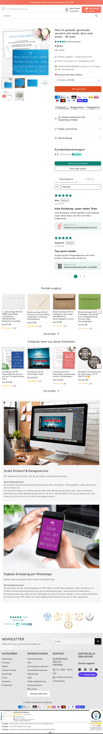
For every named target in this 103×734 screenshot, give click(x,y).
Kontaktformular (60, 658)
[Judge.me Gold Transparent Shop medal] (58, 617)
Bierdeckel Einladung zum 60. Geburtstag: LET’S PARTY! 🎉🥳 (89, 374)
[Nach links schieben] (4, 311)
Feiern (5, 677)
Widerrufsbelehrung (36, 681)
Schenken (6, 681)
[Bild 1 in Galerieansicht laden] (7, 83)
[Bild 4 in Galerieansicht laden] (45, 83)
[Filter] (57, 186)
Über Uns (57, 661)
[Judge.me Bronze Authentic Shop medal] (79, 617)
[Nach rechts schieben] (99, 311)
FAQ (29, 662)
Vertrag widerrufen (38, 693)
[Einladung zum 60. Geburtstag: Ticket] (38, 358)
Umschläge (7, 674)
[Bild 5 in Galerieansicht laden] (7, 95)
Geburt (5, 666)
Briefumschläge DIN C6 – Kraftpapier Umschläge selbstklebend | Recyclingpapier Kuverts (63, 315)
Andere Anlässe (9, 670)
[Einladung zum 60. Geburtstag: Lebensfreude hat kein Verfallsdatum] (64, 358)
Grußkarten (7, 685)
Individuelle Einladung (41, 702)
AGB (29, 677)
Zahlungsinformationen (38, 666)
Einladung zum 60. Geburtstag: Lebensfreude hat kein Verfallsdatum (64, 374)
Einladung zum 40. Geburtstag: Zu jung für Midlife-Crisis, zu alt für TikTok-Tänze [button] (81, 227)
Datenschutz (32, 674)
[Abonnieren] (98, 641)
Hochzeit (6, 662)
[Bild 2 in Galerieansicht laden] (19, 83)
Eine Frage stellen (78, 168)
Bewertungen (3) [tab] (66, 179)
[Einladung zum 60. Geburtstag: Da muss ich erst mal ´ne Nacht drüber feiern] (13, 358)
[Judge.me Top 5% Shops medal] (90, 617)
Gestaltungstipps (35, 658)
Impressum (58, 664)
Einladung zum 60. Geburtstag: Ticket (35, 372)
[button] (4, 8)
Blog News (32, 689)
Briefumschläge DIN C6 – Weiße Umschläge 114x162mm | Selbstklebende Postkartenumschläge (13, 316)
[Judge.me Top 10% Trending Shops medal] (68, 625)
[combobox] (51, 15)
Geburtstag (7, 658)
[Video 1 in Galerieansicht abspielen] (19, 95)
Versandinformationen (37, 670)
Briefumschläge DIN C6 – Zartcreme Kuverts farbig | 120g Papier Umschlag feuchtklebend (38, 315)
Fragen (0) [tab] (89, 179)
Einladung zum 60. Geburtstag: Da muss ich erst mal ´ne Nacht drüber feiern (13, 375)
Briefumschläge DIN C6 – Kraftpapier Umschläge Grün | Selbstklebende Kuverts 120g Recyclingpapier (89, 317)
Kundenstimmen (34, 685)
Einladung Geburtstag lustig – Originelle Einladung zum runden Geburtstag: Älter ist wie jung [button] (80, 267)
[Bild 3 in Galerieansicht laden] (32, 83)
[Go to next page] (85, 276)
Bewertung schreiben (78, 163)
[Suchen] (96, 15)
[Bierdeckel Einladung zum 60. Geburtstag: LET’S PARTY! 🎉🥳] (89, 358)
